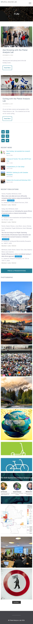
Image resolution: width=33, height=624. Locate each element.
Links (9, 205)
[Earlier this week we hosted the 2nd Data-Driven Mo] (16, 552)
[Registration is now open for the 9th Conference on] (16, 392)
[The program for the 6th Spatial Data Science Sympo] (16, 488)
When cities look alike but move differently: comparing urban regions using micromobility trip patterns (16, 198)
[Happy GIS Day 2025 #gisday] (16, 424)
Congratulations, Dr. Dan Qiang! (15, 166)
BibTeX (14, 205)
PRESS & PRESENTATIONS (17, 271)
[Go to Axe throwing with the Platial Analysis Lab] (16, 36)
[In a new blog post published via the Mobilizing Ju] (16, 520)
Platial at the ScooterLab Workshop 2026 (18, 180)
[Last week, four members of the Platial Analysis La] (16, 297)
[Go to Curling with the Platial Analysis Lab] (16, 85)
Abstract (4, 205)
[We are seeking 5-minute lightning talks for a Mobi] (16, 328)
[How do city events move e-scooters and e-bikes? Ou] (16, 360)
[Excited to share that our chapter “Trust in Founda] (16, 584)
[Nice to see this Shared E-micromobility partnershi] (16, 456)
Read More (7, 68)
